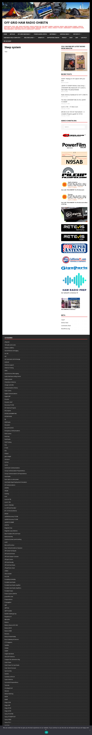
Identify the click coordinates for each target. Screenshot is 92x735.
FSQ (6, 445)
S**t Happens (8, 642)
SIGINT (6, 651)
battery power (8, 379)
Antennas (53, 34)
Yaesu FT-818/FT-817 (10, 716)
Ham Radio (8, 476)
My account (7, 41)
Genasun (7, 459)
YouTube (7, 725)
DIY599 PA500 (8, 416)
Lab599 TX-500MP (9, 522)
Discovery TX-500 (9, 405)
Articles (12, 34)
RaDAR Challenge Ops (11, 613)
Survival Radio (64, 34)
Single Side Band (9, 654)
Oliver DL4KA (8, 573)
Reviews (7, 634)
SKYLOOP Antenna (10, 656)
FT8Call (6, 453)
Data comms (8, 390)
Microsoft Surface (9, 545)
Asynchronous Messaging (12, 373)
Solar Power (8, 662)
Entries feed (64, 322)
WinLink (7, 691)
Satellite (7, 645)
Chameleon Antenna (10, 382)
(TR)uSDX (7, 342)
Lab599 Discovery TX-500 (11, 516)
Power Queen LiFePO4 (40, 34)
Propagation (8, 602)
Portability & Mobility (10, 579)
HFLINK (6, 491)
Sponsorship (8, 671)
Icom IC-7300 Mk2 (9, 505)
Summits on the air (10, 676)
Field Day (7, 436)
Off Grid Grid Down (10, 553)
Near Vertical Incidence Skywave (13, 548)
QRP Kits (7, 608)
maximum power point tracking (13, 539)
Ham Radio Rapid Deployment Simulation (16, 482)
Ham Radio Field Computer (12, 37)
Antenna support (9, 365)
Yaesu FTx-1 (8, 722)
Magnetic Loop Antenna (11, 531)
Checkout (84, 37)
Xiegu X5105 (8, 708)
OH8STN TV (41, 37)
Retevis (7, 622)
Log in (63, 320)
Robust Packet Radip (10, 636)
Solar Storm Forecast (10, 668)
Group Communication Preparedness (15, 471)
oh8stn (6, 571)
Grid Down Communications (12, 468)
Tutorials (7, 685)
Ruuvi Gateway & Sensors (12, 639)
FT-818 (6, 448)
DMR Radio (8, 422)
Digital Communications (11, 393)
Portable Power (9, 591)
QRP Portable (8, 611)
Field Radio (8, 439)
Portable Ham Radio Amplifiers (13, 588)
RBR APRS (7, 619)
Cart (76, 37)
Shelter (7, 648)
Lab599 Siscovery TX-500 (11, 519)
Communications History (11, 388)
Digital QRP (8, 396)
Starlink (7, 674)
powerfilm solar (9, 596)
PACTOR (7, 576)
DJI (5, 419)
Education (7, 425)
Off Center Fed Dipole (10, 551)
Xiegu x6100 (8, 711)
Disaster (7, 399)
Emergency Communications (12, 430)
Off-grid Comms (9, 559)
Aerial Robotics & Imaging (11, 350)
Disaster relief (8, 402)
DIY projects (8, 410)
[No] (90, 730)
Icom (6, 496)
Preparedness (8, 599)
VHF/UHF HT (76, 34)
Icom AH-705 (8, 499)
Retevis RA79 (8, 628)
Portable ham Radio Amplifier (12, 585)
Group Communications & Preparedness (16, 473)
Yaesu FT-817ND (9, 714)
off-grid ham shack (10, 568)
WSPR (6, 696)
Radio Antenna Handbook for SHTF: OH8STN (74, 95)
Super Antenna (9, 679)
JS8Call (6, 513)
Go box (7, 462)
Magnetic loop (8, 528)
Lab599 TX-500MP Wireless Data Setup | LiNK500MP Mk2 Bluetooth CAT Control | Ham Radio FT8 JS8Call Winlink (73, 88)
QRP (6, 605)
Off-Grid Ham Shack (24, 34)
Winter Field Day (9, 694)
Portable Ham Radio (10, 582)
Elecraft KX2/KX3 (9, 428)
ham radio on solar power (12, 479)
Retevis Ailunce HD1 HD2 (11, 625)
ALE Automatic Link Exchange (12, 359)
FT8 (5, 451)
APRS (6, 370)
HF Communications (10, 485)
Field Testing (8, 442)
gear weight (8, 456)
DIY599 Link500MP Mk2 (11, 413)
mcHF (6, 542)
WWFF (6, 699)
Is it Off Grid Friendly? (10, 508)
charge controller (9, 385)
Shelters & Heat (29, 37)
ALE (5, 356)
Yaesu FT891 (8, 719)
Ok (46, 732)
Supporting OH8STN (53, 37)
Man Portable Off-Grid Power (12, 533)
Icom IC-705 (8, 502)
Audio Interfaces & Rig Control (13, 376)
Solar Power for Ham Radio (12, 665)
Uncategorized (9, 688)
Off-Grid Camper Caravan (12, 556)
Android (7, 362)
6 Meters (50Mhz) (9, 348)
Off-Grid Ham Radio (10, 565)
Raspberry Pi (8, 616)
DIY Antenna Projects (10, 408)
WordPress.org (65, 329)
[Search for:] (74, 127)
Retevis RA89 (8, 631)
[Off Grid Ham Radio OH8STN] (46, 18)
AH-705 (6, 353)
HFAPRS (7, 488)
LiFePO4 (7, 525)
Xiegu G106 (8, 702)
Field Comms (8, 433)
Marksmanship (9, 536)
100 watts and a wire (10, 345)
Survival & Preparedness (11, 682)
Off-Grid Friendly (9, 562)
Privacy (64, 37)
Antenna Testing (9, 368)
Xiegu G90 (7, 705)
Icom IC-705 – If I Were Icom (69, 107)
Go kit (6, 465)
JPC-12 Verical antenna (11, 511)
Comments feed (66, 325)
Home (5, 34)
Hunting (7, 493)
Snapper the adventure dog (12, 659)
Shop (71, 37)
